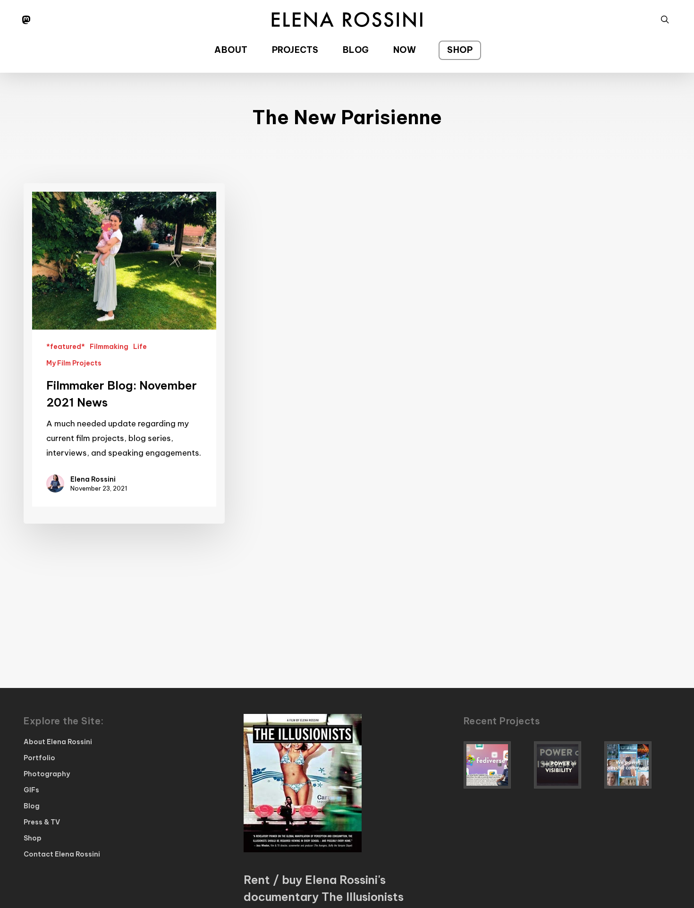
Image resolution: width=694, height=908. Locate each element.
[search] (664, 19)
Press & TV (42, 822)
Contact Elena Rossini (62, 854)
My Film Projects (74, 363)
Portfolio (39, 758)
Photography (47, 774)
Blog (32, 806)
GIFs (31, 790)
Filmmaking (109, 346)
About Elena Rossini (58, 742)
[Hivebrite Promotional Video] (637, 765)
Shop (33, 838)
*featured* (65, 346)
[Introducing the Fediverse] (497, 765)
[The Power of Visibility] (567, 765)
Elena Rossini (93, 479)
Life (140, 346)
